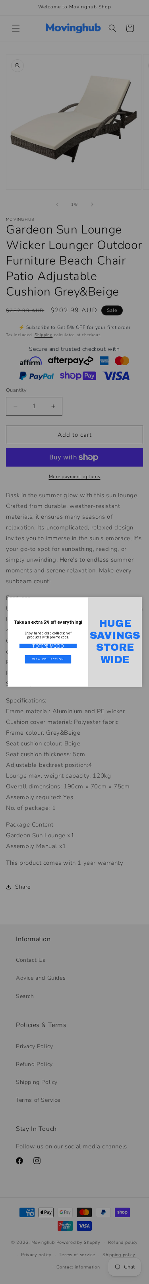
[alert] (75, 642)
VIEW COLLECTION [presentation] (48, 659)
